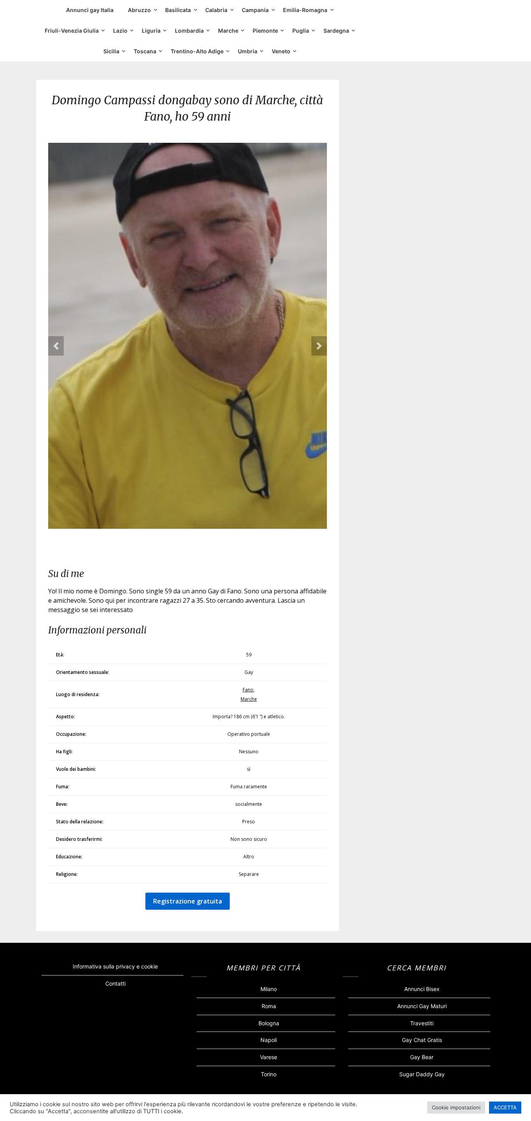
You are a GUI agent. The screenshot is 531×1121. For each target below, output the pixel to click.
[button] (56, 346)
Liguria (151, 30)
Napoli (268, 1040)
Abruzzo (139, 10)
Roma (269, 1006)
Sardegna (336, 30)
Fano (248, 689)
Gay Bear (421, 1057)
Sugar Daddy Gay (422, 1074)
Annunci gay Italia (90, 10)
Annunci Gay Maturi (422, 1006)
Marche (228, 30)
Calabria (216, 10)
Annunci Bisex (422, 989)
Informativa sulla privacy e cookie (115, 966)
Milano (268, 989)
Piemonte (265, 30)
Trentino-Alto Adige (197, 51)
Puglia (300, 30)
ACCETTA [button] (505, 1107)
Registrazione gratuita (187, 901)
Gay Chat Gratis (422, 1040)
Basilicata (178, 10)
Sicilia (111, 51)
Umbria (247, 51)
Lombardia (189, 30)
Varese (268, 1057)
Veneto (281, 51)
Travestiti (421, 1023)
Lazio (120, 30)
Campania (255, 10)
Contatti (115, 983)
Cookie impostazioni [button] (456, 1107)
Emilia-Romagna (305, 10)
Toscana (145, 51)
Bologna (269, 1023)
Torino (268, 1074)
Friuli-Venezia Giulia (72, 30)
